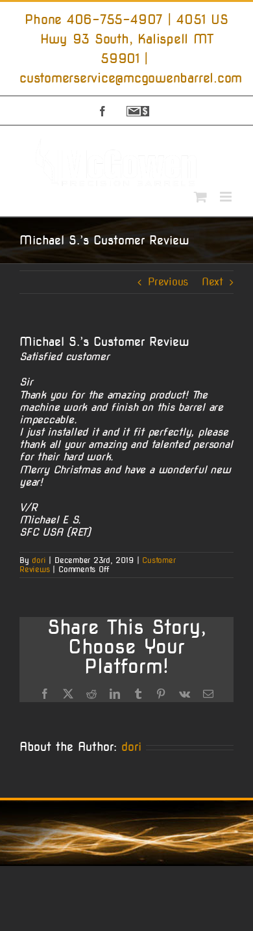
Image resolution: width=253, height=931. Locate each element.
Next (212, 282)
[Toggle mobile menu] (227, 196)
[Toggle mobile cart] (200, 196)
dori (38, 560)
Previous (168, 282)
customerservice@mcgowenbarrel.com (130, 78)
